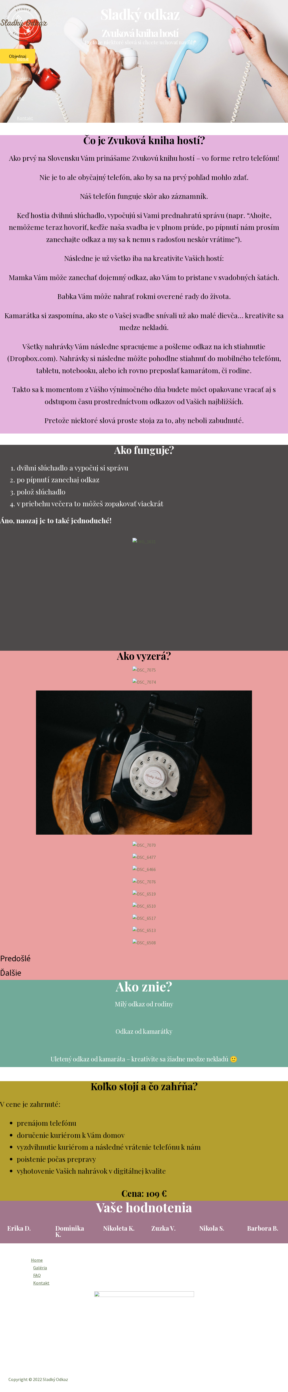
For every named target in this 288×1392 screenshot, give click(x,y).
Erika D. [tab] (19, 1228)
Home (23, 58)
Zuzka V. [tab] (163, 1228)
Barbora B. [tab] (262, 1228)
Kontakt (25, 118)
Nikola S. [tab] (211, 1228)
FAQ (20, 98)
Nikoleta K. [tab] (118, 1228)
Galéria (24, 78)
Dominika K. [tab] (69, 1231)
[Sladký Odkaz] (24, 40)
